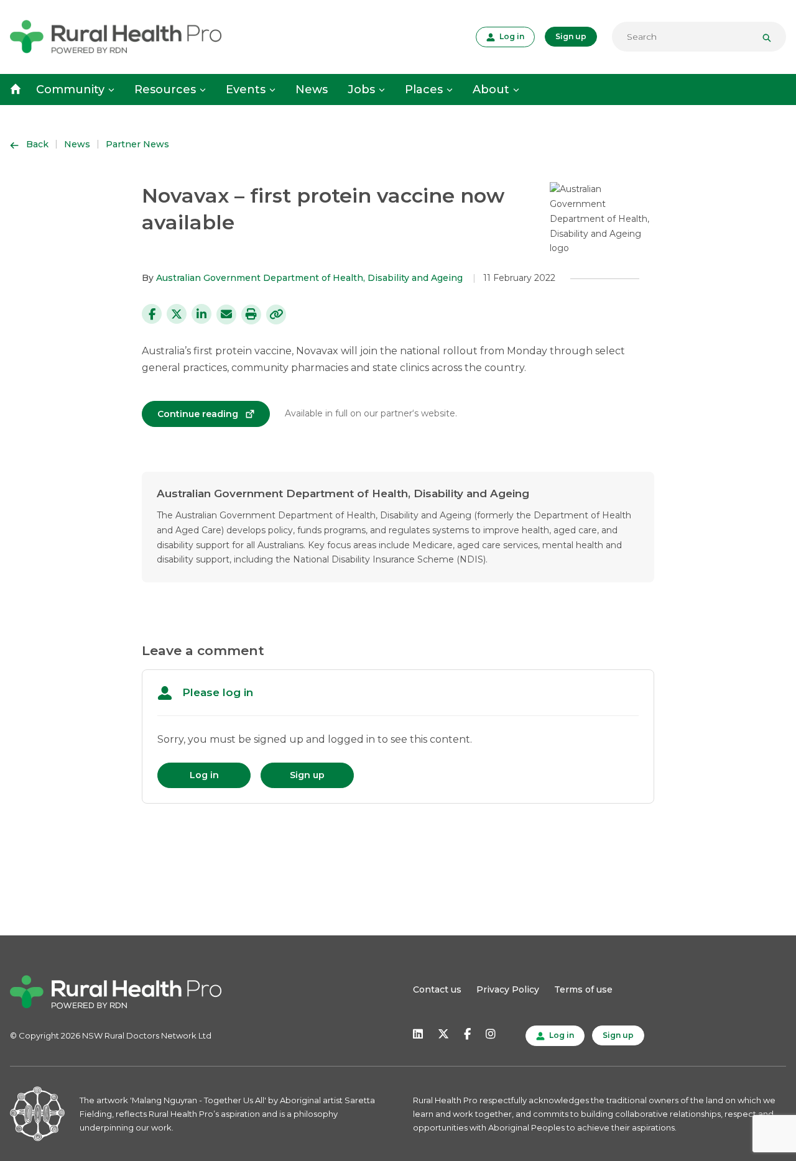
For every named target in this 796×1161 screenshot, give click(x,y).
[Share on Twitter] (177, 314)
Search (771, 36)
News (311, 89)
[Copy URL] (276, 314)
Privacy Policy (507, 989)
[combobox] (699, 37)
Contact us (437, 989)
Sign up (570, 36)
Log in (510, 36)
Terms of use (583, 989)
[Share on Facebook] (152, 314)
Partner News (137, 144)
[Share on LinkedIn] (201, 314)
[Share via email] (226, 314)
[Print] (251, 314)
